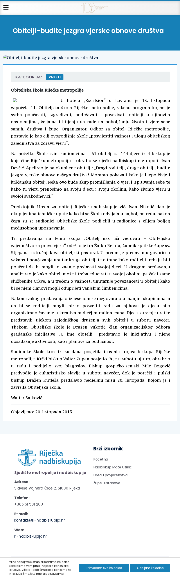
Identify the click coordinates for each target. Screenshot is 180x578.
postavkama (54, 574)
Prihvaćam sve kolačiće (104, 568)
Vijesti (55, 77)
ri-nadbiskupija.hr (30, 536)
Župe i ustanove (106, 483)
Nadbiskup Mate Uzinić (112, 467)
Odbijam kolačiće (150, 568)
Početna (100, 459)
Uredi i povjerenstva (110, 475)
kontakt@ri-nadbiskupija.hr (39, 520)
